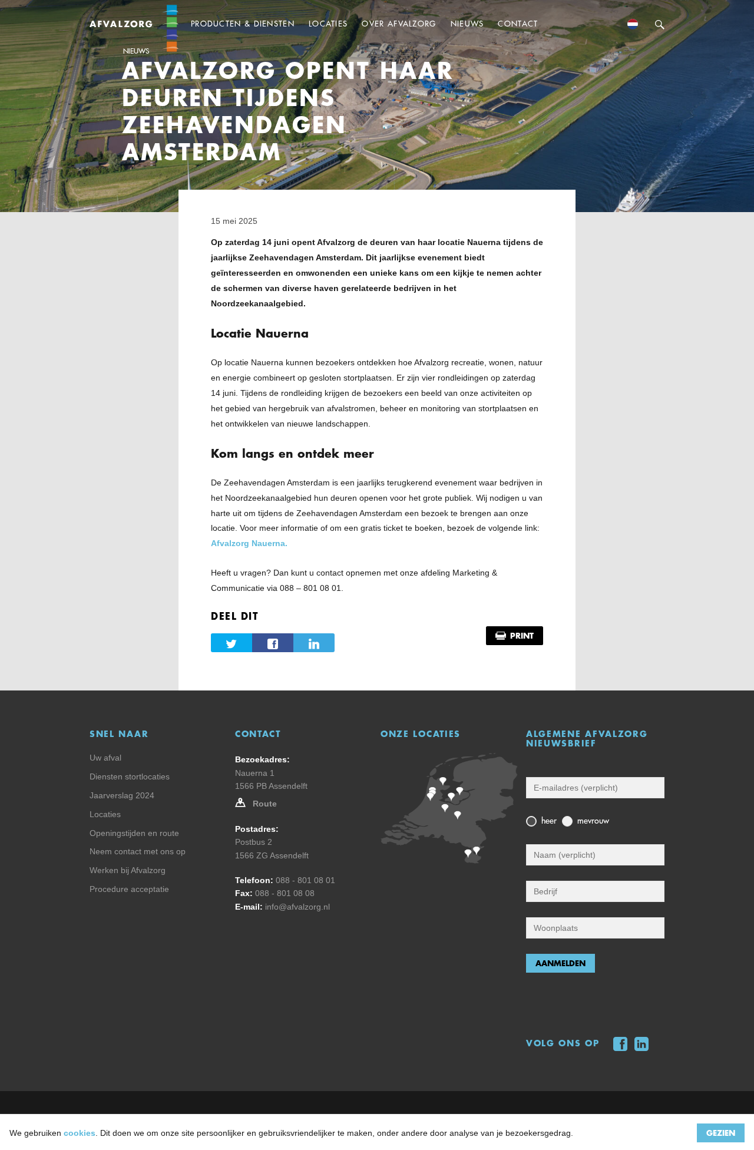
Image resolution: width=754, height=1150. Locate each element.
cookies (79, 1133)
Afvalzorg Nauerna (248, 543)
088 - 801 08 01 (305, 880)
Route (265, 803)
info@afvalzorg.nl (297, 906)
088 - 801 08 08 (285, 893)
